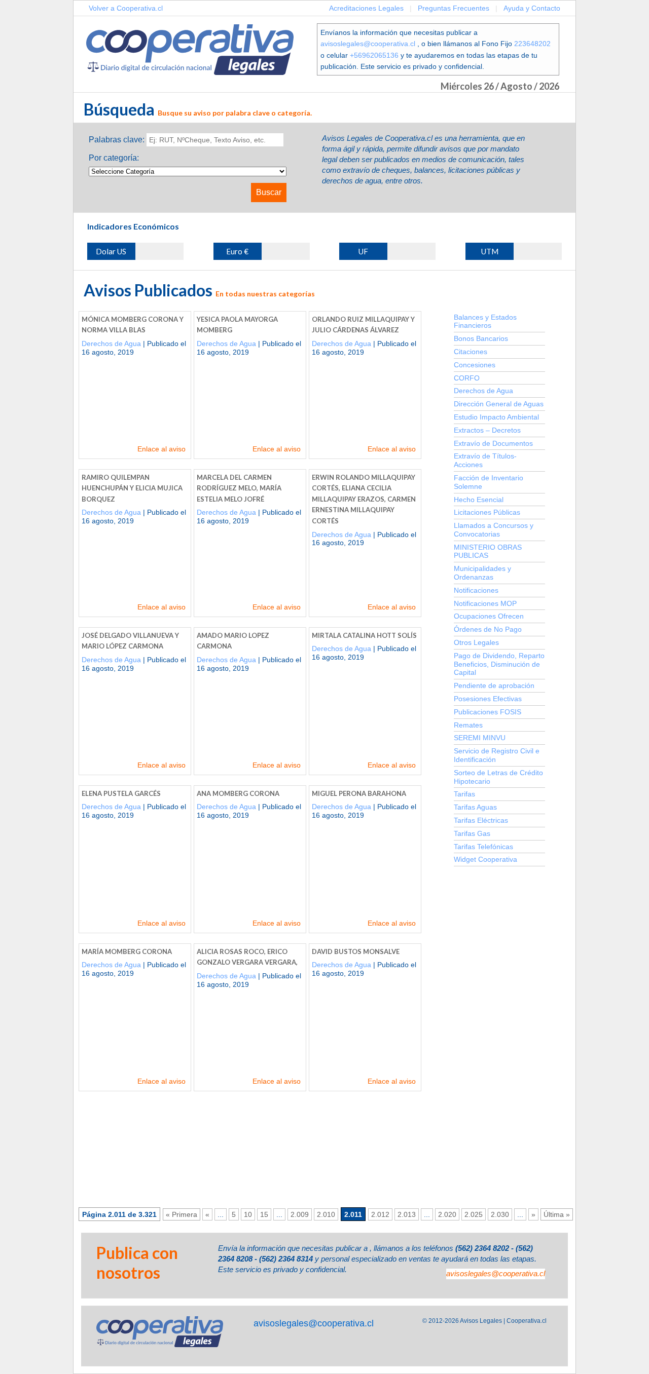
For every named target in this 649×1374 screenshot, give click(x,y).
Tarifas (464, 794)
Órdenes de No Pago (488, 629)
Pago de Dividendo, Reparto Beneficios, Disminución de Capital (499, 664)
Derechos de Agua (111, 343)
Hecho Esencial (478, 499)
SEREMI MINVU (480, 738)
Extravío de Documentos (493, 443)
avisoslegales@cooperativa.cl (367, 44)
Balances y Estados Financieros (485, 321)
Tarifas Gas (472, 833)
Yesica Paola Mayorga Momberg (237, 324)
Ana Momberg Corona (238, 793)
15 (264, 1214)
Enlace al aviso (161, 449)
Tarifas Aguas (475, 807)
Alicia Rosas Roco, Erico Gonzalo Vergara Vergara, (247, 957)
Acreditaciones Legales (366, 8)
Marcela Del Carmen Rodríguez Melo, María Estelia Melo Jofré (239, 488)
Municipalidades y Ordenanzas (482, 572)
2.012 (380, 1214)
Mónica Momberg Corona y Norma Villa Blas (133, 324)
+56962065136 (374, 55)
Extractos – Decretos (487, 430)
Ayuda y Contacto (531, 8)
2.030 (500, 1214)
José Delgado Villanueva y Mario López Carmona (130, 641)
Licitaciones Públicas (487, 512)
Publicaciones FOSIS (487, 712)
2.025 (473, 1214)
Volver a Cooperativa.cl (126, 8)
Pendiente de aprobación (494, 685)
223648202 (532, 44)
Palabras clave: (117, 139)
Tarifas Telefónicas (483, 847)
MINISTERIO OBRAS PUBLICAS (488, 551)
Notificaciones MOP (485, 603)
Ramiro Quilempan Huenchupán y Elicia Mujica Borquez (132, 488)
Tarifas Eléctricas (481, 820)
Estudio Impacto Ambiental (496, 417)
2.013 (407, 1214)
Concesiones (474, 365)
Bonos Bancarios (481, 338)
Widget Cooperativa (485, 859)
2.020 (447, 1214)
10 (248, 1214)
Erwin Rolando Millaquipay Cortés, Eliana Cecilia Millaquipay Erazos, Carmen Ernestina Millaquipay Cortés (364, 499)
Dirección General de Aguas (499, 404)
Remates (468, 725)
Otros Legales (476, 642)
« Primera (181, 1214)
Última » (557, 1214)
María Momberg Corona (127, 951)
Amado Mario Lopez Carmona (233, 641)
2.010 (326, 1214)
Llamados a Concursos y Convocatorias (493, 529)
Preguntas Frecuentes (453, 8)
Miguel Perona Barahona (359, 793)
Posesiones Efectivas (488, 699)
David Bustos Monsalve (356, 951)
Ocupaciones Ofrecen (489, 616)
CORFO (467, 378)
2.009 (300, 1214)
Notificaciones (476, 590)
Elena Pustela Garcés (121, 793)
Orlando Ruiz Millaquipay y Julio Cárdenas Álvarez (363, 324)
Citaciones (470, 352)
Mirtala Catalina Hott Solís (364, 635)
